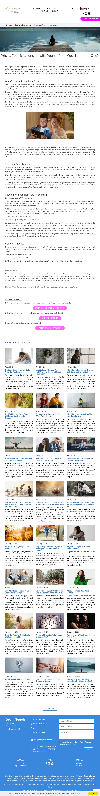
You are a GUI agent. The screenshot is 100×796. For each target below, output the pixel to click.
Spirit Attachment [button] (33, 9)
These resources (67, 785)
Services (47, 9)
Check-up (20, 763)
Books (71, 9)
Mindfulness (16, 25)
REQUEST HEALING (91, 19)
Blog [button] (55, 9)
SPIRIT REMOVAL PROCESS (50, 328)
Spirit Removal (20, 766)
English (86, 9)
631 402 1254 (41, 719)
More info (78, 793)
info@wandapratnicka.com (43, 740)
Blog (10, 25)
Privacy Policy (79, 763)
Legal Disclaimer (79, 766)
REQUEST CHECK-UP (50, 318)
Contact (55, 11)
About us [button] (44, 11)
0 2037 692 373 (41, 724)
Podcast (63, 9)
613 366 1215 (40, 728)
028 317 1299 (41, 733)
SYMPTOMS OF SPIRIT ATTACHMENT (50, 308)
